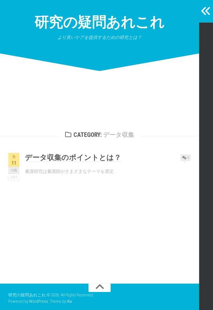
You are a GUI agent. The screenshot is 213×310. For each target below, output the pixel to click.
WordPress (38, 301)
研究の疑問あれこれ (100, 22)
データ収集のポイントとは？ (73, 157)
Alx (69, 301)
